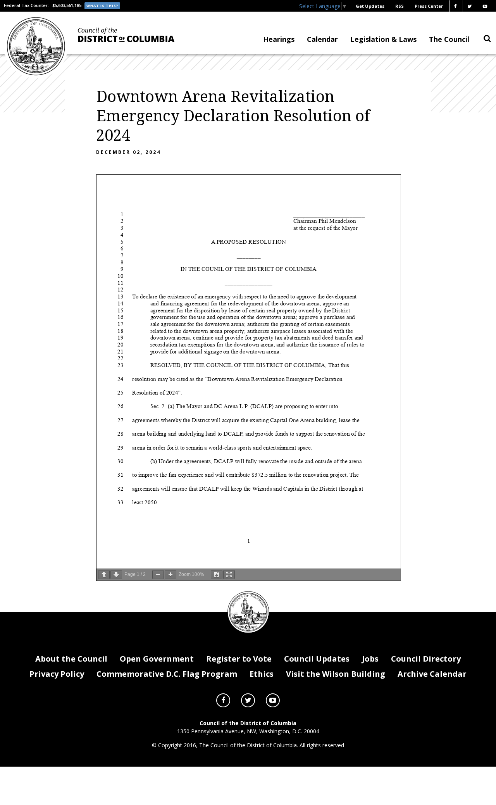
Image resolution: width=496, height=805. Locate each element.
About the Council (71, 658)
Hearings (278, 39)
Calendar (322, 39)
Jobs (370, 658)
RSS (399, 6)
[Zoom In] (170, 574)
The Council (449, 39)
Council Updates (317, 658)
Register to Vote (239, 658)
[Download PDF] (216, 574)
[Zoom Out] (158, 574)
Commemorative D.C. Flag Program (166, 674)
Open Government (157, 658)
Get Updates (370, 6)
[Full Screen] (229, 574)
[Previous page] (104, 574)
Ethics (262, 674)
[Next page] (116, 574)
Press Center (429, 6)
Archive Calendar (432, 674)
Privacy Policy (56, 674)
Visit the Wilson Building (335, 674)
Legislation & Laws (383, 39)
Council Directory (426, 658)
